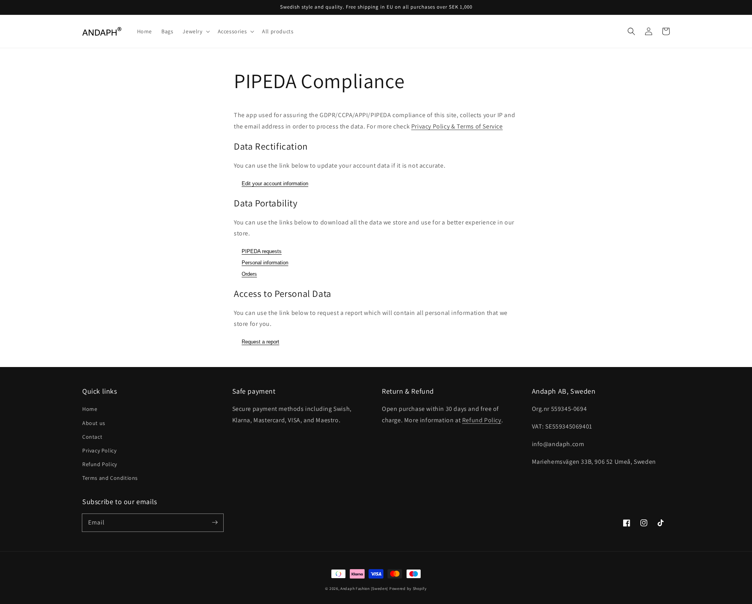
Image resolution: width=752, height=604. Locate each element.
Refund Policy (99, 464)
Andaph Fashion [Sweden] (364, 588)
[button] (631, 31)
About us (93, 423)
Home (89, 408)
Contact (92, 436)
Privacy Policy (99, 450)
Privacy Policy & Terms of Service (457, 126)
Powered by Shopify (408, 588)
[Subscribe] (214, 522)
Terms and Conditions (110, 477)
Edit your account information (275, 183)
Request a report (260, 342)
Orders (249, 274)
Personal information (265, 263)
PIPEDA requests (262, 251)
